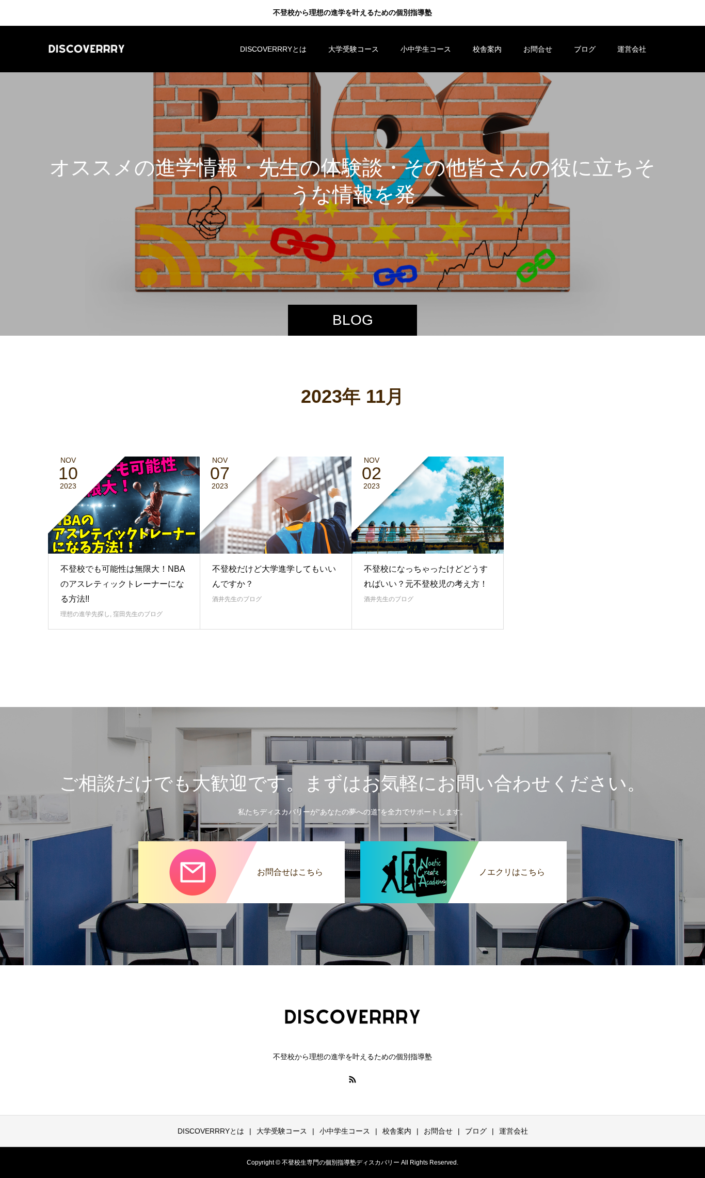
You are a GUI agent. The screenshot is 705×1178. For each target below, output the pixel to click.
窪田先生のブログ (138, 614)
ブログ (585, 49)
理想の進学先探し (85, 614)
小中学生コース (425, 49)
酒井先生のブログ (237, 599)
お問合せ (537, 49)
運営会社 (631, 49)
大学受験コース (353, 49)
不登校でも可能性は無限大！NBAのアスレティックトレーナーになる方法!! (122, 583)
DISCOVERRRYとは (273, 49)
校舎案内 (487, 49)
